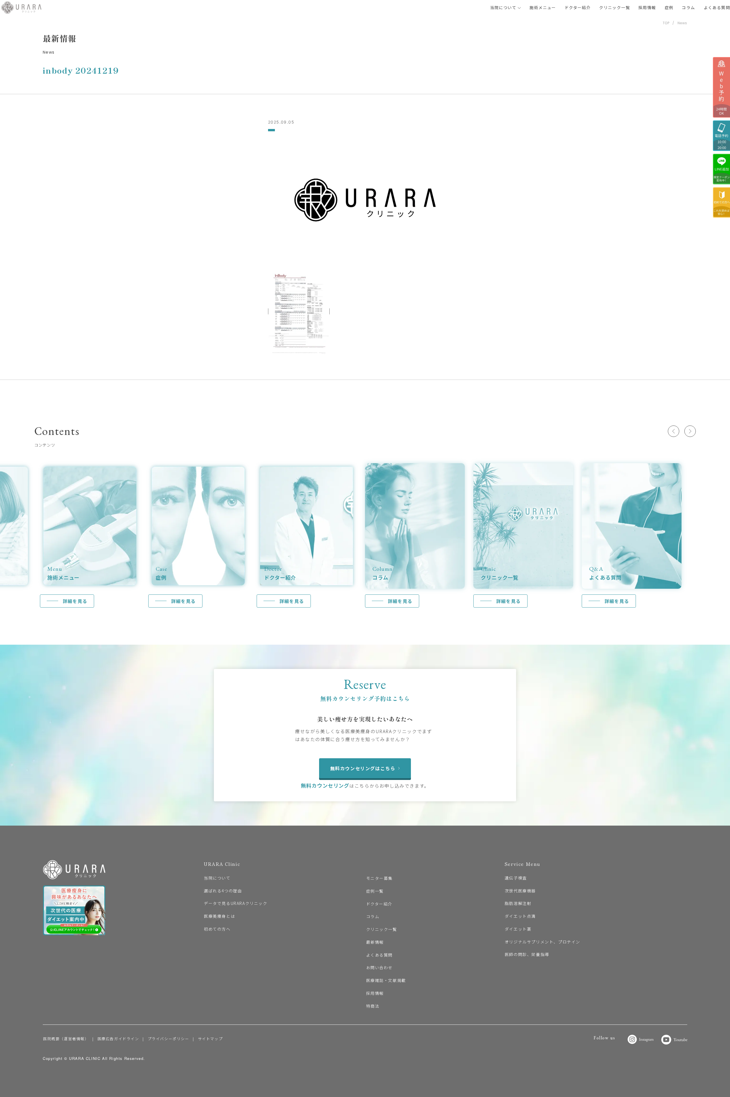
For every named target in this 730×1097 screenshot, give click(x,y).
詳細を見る (75, 601)
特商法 (373, 1006)
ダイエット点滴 (520, 916)
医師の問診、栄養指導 (527, 954)
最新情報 (375, 942)
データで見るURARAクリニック (235, 903)
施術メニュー (543, 7)
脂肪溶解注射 (518, 903)
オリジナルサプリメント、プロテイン (542, 942)
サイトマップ (210, 1038)
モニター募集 (379, 878)
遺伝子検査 (516, 878)
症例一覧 (375, 891)
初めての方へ (217, 929)
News (682, 23)
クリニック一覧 (614, 7)
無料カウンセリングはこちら (363, 768)
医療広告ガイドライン (118, 1038)
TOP (666, 23)
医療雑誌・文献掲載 (386, 980)
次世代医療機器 (520, 891)
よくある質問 (717, 7)
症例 (669, 7)
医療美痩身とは (219, 916)
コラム (688, 7)
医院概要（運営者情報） (66, 1038)
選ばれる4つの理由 (223, 891)
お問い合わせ (379, 967)
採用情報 (647, 7)
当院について (504, 7)
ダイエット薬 (518, 929)
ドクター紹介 (578, 7)
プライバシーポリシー (168, 1038)
